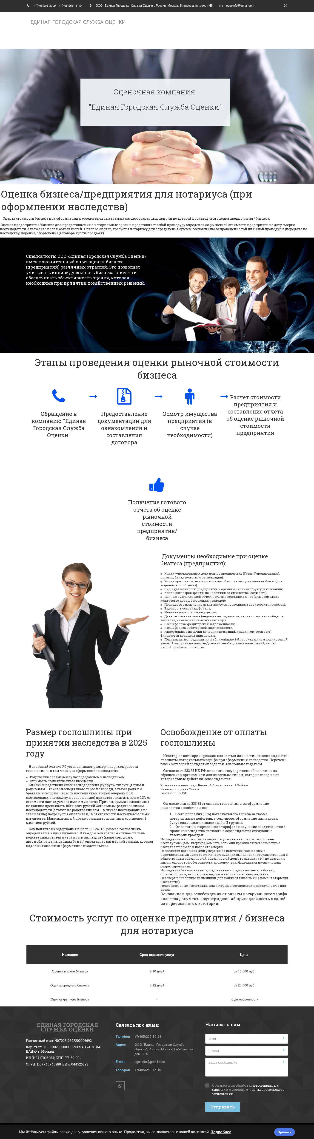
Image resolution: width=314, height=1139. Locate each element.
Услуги (127, 40)
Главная (47, 40)
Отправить (222, 1107)
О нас (88, 40)
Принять (284, 1132)
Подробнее (221, 1132)
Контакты (173, 40)
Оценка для (221, 40)
